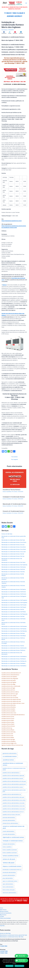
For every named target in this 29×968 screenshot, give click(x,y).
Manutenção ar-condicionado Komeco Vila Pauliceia (14, 628)
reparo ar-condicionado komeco (10, 881)
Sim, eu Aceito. (9, 965)
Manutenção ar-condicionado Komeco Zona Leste (14, 551)
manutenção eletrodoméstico (9, 872)
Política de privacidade (5, 918)
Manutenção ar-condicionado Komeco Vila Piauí (13, 616)
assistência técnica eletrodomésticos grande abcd (14, 784)
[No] (27, 963)
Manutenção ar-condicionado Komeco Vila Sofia (13, 571)
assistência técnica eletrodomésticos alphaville (13, 775)
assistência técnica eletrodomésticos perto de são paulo (14, 790)
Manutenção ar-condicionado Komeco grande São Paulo (13, 935)
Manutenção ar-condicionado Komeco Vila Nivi (13, 645)
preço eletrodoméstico (8, 878)
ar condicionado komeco (10, 756)
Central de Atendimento (5, 913)
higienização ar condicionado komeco (13, 837)
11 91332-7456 (4, 951)
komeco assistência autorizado (10, 852)
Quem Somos (3, 909)
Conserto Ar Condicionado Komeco (13, 511)
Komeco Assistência (7, 491)
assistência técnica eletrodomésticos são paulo (13, 797)
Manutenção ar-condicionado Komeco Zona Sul (13, 544)
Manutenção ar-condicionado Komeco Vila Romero (14, 591)
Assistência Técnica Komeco (11, 489)
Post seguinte (14, 459)
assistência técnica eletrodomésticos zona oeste (14, 808)
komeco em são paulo (9, 859)
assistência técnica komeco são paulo (11, 814)
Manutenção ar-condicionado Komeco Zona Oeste (14, 549)
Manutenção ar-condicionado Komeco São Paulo (13, 540)
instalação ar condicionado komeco (13, 840)
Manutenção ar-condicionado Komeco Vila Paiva (13, 633)
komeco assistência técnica (10, 855)
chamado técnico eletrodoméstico (10, 823)
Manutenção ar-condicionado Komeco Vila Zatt (13, 554)
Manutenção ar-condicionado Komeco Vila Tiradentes (14, 564)
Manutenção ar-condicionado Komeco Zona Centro (14, 542)
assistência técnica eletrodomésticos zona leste (13, 803)
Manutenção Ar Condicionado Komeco (14, 504)
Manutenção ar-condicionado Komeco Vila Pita (13, 609)
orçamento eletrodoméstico (9, 875)
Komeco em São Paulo (7, 534)
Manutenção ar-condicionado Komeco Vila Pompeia (14, 605)
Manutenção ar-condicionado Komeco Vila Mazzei (14, 658)
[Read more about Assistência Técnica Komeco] (14, 478)
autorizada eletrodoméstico (9, 817)
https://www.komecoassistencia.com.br (12, 220)
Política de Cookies (19, 965)
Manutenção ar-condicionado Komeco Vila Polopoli (14, 607)
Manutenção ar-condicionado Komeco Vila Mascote (14, 661)
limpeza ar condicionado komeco (12, 866)
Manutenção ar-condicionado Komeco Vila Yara (13, 556)
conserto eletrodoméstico (8, 831)
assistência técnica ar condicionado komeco (13, 764)
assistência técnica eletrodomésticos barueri (13, 778)
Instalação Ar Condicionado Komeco (14, 497)
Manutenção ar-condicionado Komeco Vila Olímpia (14, 635)
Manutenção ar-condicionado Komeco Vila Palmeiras (14, 631)
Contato (2, 916)
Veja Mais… (2, 925)
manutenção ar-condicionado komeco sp (12, 869)
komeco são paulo (8, 863)
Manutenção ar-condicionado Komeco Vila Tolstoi (13, 562)
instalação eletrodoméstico (9, 844)
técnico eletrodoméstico (8, 886)
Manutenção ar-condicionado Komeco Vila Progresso (14, 600)
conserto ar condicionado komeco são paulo (13, 827)
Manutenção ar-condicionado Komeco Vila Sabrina (14, 589)
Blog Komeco (3, 914)
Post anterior (14, 456)
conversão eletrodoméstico (9, 834)
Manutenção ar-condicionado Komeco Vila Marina (13, 663)
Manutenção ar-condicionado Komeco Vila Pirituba (14, 611)
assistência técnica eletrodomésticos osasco (13, 787)
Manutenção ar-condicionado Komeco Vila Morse (13, 650)
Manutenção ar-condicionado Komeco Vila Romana (14, 594)
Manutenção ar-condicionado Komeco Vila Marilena (14, 665)
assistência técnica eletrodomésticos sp (12, 794)
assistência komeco (8, 760)
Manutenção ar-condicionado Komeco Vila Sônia (13, 569)
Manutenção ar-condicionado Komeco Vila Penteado (14, 626)
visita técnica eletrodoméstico (9, 892)
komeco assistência (7, 846)
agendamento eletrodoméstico (10, 753)
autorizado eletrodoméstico (9, 820)
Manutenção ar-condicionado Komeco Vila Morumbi (14, 648)
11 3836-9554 (3, 946)
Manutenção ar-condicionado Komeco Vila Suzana (14, 567)
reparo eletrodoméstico (8, 884)
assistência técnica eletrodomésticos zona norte (14, 806)
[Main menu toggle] (26, 3)
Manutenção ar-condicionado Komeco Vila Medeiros (14, 656)
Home (1, 908)
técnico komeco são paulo (9, 889)
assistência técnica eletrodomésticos (11, 772)
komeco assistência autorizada (10, 849)
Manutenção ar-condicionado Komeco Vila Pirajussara (14, 614)
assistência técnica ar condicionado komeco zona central (14, 769)
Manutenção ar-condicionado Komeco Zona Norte (14, 547)
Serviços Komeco (4, 911)
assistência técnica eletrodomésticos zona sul (13, 811)
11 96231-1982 (21, 901)
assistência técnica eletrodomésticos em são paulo (14, 781)
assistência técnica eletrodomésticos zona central (14, 800)
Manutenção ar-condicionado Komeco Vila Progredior (14, 602)
